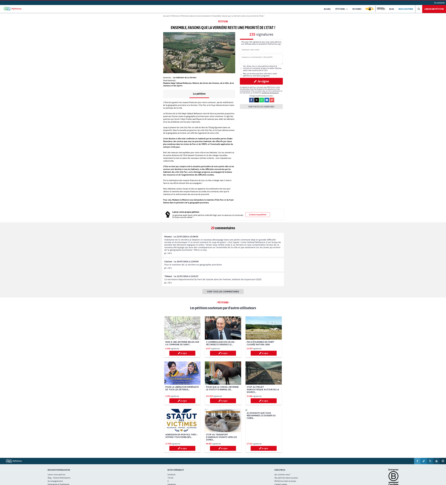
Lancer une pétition (434, 9)
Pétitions (175, 16)
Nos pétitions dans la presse (286, 478)
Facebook (171, 475)
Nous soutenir (406, 9)
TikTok (170, 478)
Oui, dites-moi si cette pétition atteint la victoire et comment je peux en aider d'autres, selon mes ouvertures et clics (262, 68)
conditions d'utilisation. (270, 93)
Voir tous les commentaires (223, 291)
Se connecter (439, 2)
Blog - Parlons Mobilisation (59, 478)
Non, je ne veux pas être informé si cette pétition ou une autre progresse (260, 75)
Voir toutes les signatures (261, 106)
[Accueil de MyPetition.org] (13, 9)
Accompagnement (55, 481)
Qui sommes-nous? (282, 475)
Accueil (327, 9)
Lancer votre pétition (56, 475)
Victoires (356, 9)
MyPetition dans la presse (285, 481)
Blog (391, 9)
